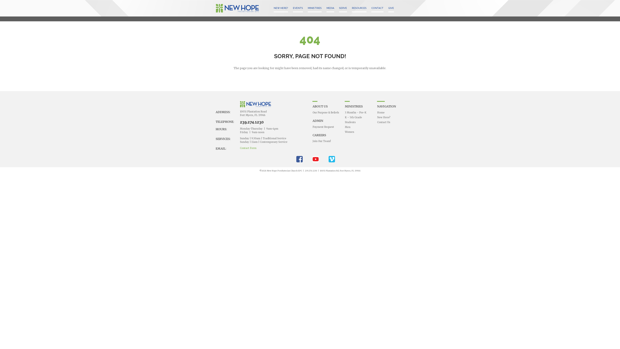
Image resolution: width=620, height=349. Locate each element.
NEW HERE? (281, 8)
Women (349, 131)
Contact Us (383, 122)
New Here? (383, 117)
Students (350, 122)
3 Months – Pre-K (355, 112)
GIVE (391, 8)
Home (381, 112)
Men (347, 127)
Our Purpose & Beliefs (326, 112)
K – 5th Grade (353, 117)
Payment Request (323, 126)
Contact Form (248, 148)
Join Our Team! (322, 141)
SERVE (343, 8)
